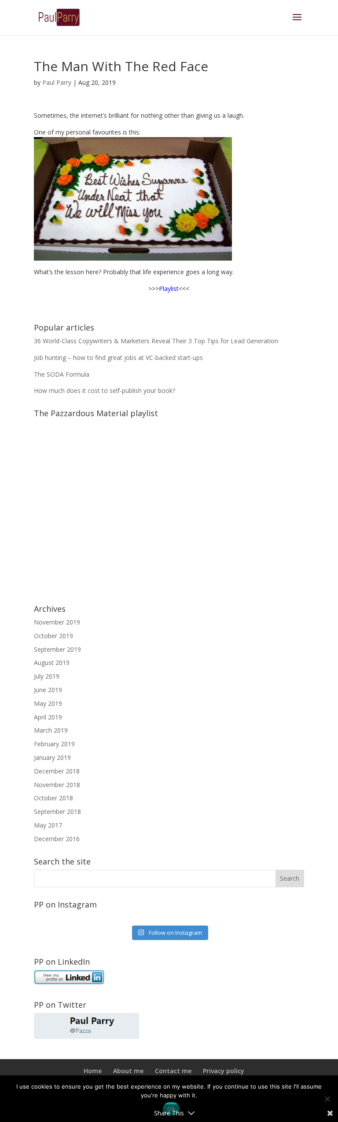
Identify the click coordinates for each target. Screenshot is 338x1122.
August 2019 (52, 662)
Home (93, 1071)
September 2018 (57, 811)
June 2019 (48, 690)
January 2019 (52, 757)
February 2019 (54, 744)
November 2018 (57, 785)
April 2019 (48, 717)
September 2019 (57, 649)
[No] (327, 1098)
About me (128, 1071)
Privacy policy (223, 1071)
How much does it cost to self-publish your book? (104, 390)
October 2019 (53, 636)
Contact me (173, 1071)
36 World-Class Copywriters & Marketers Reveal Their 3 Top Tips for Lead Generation (156, 341)
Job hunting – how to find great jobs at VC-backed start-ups (118, 357)
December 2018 (57, 771)
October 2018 (53, 798)
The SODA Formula (61, 374)
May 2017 (48, 825)
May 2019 (48, 703)
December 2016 (57, 839)
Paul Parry (56, 82)
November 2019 (57, 622)
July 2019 (46, 676)
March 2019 (51, 730)
